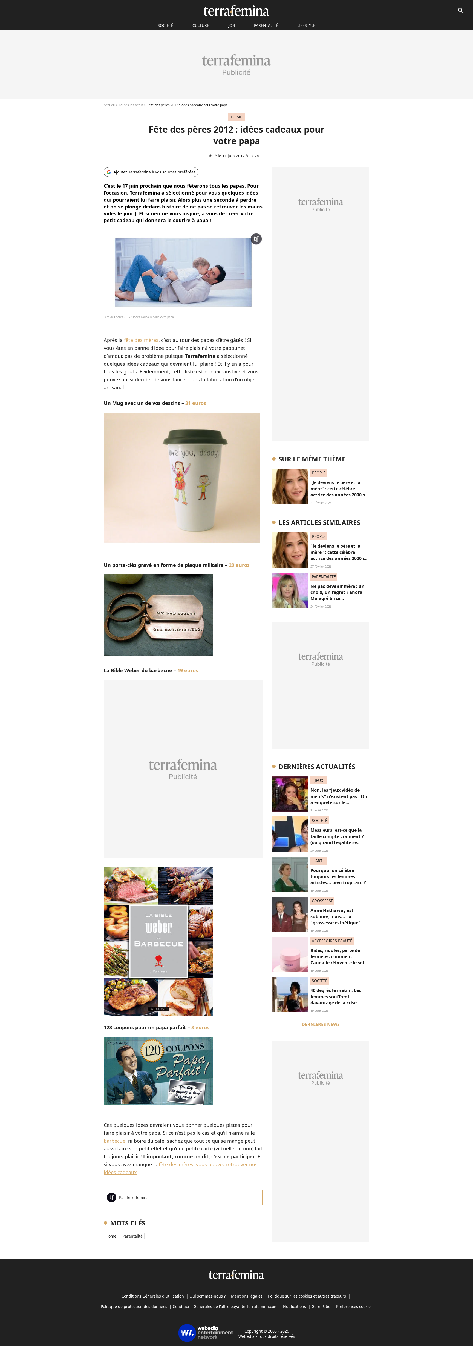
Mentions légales (247, 1296)
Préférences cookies (354, 1306)
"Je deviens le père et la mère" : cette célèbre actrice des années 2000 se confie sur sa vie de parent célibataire (339, 494)
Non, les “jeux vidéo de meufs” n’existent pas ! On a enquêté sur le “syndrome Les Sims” (338, 799)
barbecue (114, 1141)
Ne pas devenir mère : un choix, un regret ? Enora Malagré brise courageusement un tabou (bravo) (339, 598)
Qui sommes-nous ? (207, 1296)
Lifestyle (306, 25)
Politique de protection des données (134, 1306)
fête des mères (141, 340)
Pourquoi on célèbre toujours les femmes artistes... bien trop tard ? (338, 876)
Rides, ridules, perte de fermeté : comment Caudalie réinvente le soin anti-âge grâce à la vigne (338, 959)
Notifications (294, 1306)
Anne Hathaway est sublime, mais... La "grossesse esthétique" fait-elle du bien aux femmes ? (335, 922)
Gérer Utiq (321, 1306)
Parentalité (266, 25)
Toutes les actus (131, 105)
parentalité (133, 1236)
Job (231, 25)
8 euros (200, 1027)
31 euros (195, 403)
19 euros (187, 670)
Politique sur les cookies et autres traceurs (307, 1296)
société (165, 25)
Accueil (109, 105)
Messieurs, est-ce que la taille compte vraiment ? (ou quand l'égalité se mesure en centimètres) (337, 839)
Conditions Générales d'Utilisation (153, 1296)
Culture (200, 25)
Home (111, 1236)
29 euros (239, 565)
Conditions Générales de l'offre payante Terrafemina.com (225, 1306)
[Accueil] (236, 10)
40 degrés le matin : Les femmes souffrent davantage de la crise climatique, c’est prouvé (336, 999)
